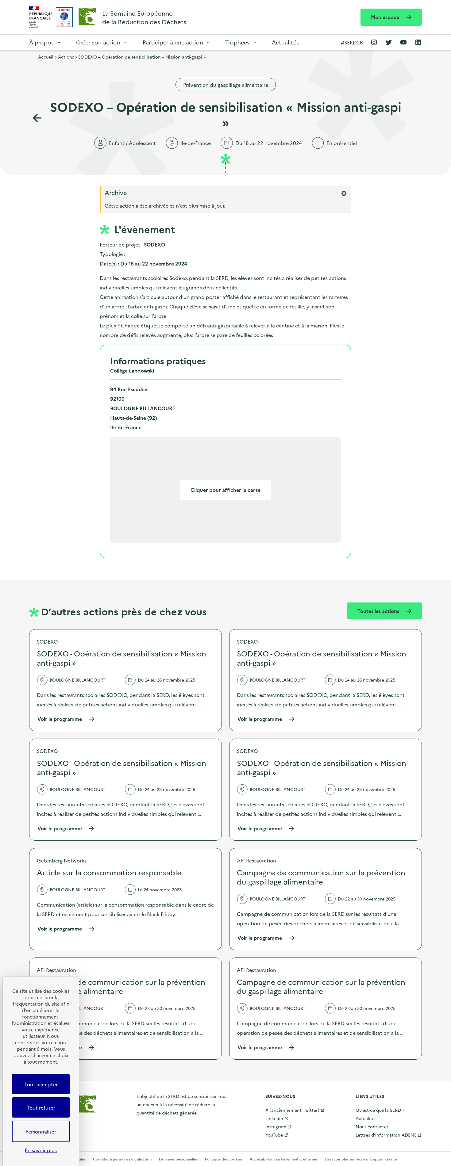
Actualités (285, 42)
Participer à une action (173, 42)
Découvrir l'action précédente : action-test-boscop (37, 118)
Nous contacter (372, 1126)
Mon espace (385, 16)
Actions (66, 57)
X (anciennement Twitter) (292, 1110)
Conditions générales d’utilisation (122, 1158)
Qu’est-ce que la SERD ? (380, 1110)
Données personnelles (178, 1158)
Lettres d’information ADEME (386, 1135)
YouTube (274, 1135)
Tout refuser (41, 1107)
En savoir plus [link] (41, 1150)
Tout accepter (41, 1084)
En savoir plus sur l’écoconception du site (361, 1158)
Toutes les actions (378, 610)
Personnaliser (40, 1131)
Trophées (237, 42)
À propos (41, 42)
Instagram (275, 1126)
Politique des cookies (223, 1158)
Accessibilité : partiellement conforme (283, 1158)
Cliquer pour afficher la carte (225, 489)
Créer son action (98, 42)
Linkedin (274, 1118)
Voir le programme (66, 718)
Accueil (45, 57)
